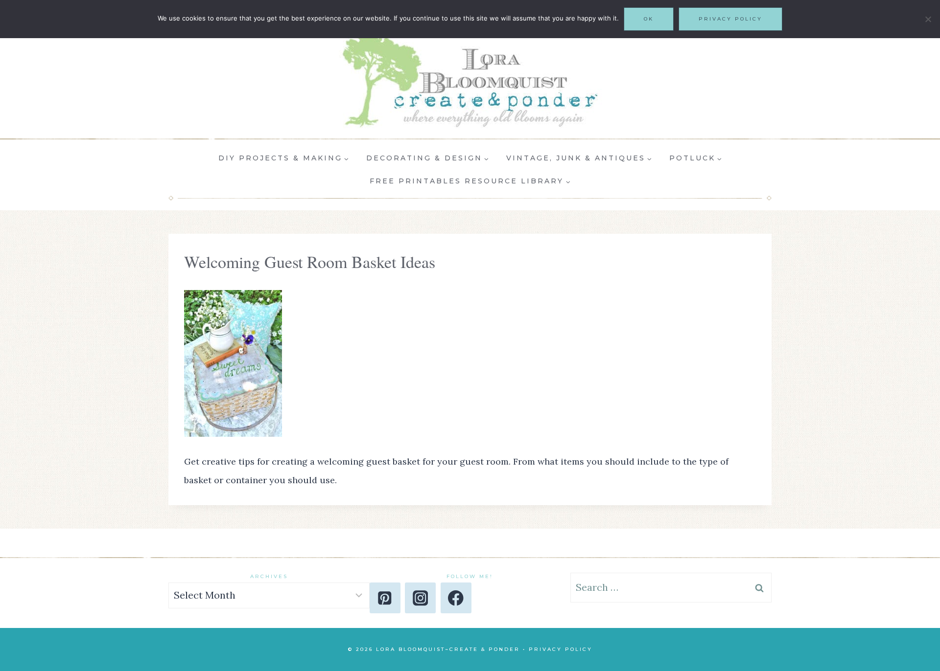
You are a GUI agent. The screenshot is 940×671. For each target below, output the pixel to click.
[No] (928, 19)
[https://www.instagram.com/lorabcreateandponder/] (420, 597)
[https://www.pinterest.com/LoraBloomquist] (385, 597)
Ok (649, 19)
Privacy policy (730, 19)
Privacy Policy (560, 649)
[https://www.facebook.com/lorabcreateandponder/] (456, 597)
